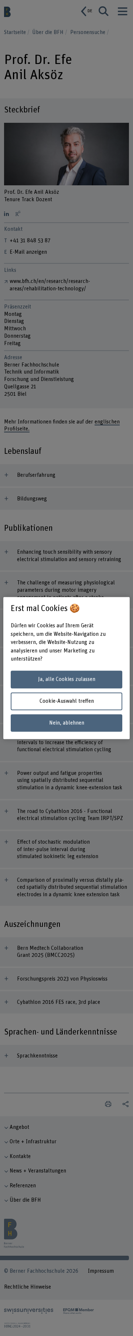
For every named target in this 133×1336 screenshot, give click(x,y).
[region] (66, 668)
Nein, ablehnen (66, 723)
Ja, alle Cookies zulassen (66, 679)
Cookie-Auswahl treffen (67, 701)
